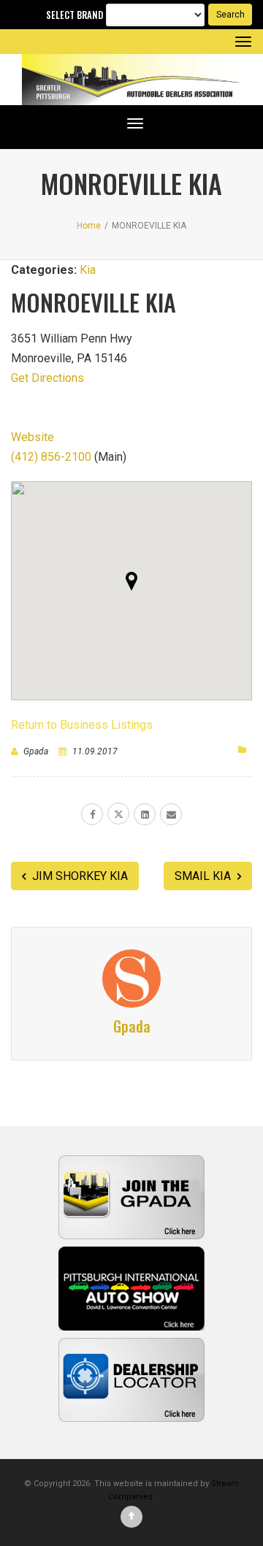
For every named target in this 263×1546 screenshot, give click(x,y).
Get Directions (47, 378)
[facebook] (92, 814)
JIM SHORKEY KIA (78, 876)
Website (32, 437)
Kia (88, 270)
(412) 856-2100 (51, 457)
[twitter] (118, 813)
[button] (131, 581)
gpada (35, 751)
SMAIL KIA (204, 876)
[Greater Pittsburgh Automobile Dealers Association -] (131, 79)
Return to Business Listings (82, 725)
